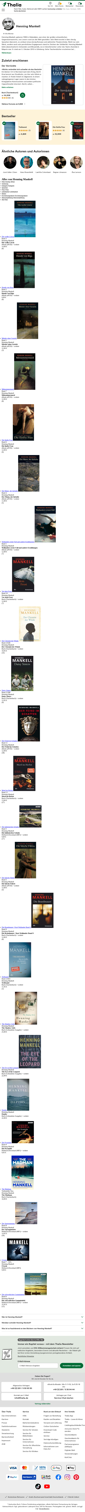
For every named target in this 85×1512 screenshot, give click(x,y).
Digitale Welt (70, 1450)
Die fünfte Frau (7, 440)
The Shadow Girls (8, 1024)
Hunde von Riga (8, 287)
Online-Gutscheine (51, 1426)
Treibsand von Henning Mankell (18, 130)
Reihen (4, 194)
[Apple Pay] (70, 1468)
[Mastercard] (24, 1468)
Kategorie (5, 186)
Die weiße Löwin (8, 237)
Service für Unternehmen (28, 1440)
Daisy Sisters (6, 690)
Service (26, 1411)
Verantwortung (8, 1433)
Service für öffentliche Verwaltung (31, 1446)
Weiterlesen (6, 53)
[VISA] (13, 1468)
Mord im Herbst (7, 790)
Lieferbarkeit (6, 192)
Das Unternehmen (9, 1416)
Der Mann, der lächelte (10, 491)
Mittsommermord (8, 389)
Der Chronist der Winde (10, 641)
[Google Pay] (56, 1468)
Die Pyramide (7, 1143)
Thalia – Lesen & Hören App (74, 1420)
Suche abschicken (20, 11)
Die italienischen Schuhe (10, 827)
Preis (3, 190)
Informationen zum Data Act (51, 1447)
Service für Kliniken (30, 1451)
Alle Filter (5, 200)
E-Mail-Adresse (24, 1361)
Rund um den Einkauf (52, 1411)
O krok (4, 1260)
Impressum (6, 1440)
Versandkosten (44, 1509)
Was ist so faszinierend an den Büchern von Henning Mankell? (27, 1328)
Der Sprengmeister (8, 1223)
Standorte (6, 1430)
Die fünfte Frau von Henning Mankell (52, 130)
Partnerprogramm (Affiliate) (72, 1445)
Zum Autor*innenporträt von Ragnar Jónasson (59, 164)
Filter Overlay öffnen (8, 182)
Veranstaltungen (71, 1454)
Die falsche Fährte (8, 878)
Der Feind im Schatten (10, 741)
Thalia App (69, 1416)
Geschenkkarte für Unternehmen (72, 1439)
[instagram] (67, 1477)
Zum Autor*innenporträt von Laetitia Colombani (43, 164)
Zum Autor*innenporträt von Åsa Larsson (76, 164)
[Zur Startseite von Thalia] (13, 4)
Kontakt (26, 1419)
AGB (3, 1444)
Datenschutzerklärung (52, 1443)
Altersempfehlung (7, 198)
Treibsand (5, 977)
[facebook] (58, 1477)
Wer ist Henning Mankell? (12, 1317)
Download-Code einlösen (50, 1431)
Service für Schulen (30, 1430)
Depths (4, 1110)
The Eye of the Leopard (10, 1068)
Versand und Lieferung (53, 1423)
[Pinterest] (76, 1477)
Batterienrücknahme (31, 1423)
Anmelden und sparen (72, 1365)
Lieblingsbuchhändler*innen (74, 1425)
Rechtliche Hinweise (26, 1356)
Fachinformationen (9, 1426)
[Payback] (29, 1477)
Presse (4, 1423)
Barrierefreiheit (8, 1437)
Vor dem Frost (7, 591)
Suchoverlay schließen (54, 9)
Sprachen (5, 188)
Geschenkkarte (71, 1435)
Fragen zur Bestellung (52, 1416)
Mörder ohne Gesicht (9, 338)
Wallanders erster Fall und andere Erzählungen (18, 542)
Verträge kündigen (51, 1439)
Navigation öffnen (3, 10)
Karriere (5, 1419)
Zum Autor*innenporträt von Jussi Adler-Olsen (10, 164)
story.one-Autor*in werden (72, 1430)
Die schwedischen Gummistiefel (13, 1294)
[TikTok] (38, 1487)
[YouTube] (47, 1487)
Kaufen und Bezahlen (52, 1419)
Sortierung (5, 184)
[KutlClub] (46, 1477)
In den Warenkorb (22, 95)
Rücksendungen (29, 1426)
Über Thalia (6, 1411)
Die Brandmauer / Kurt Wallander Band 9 (16, 927)
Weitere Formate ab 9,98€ (12, 104)
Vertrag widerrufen (42, 1403)
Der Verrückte (63, 84)
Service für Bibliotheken (28, 1434)
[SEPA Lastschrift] (39, 1468)
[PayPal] (12, 1477)
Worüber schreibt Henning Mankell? (16, 1322)
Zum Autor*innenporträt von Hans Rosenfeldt (26, 164)
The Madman (7, 1189)
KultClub (68, 1457)
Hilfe (24, 1416)
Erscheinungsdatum (8, 196)
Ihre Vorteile (70, 1411)
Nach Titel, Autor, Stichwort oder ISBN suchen (30, 9)
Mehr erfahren (7, 87)
